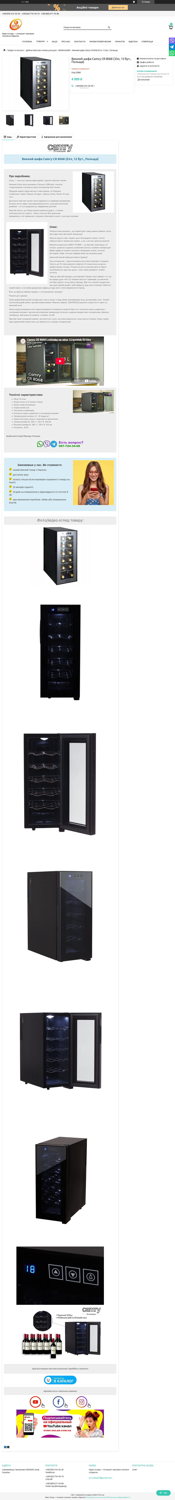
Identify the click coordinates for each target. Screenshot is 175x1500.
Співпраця (147, 41)
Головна (27, 41)
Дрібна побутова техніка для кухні (41, 50)
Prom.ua (101, 1495)
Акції (54, 41)
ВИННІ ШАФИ (64, 50)
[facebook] (5, 1447)
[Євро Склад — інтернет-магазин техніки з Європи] (15, 24)
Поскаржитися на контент (96, 1497)
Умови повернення (100, 41)
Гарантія (120, 41)
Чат (165, 1493)
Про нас (65, 41)
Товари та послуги (15, 50)
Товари (40, 41)
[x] (8, 1447)
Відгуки (133, 41)
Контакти (79, 41)
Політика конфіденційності (119, 1497)
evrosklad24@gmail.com (100, 1478)
